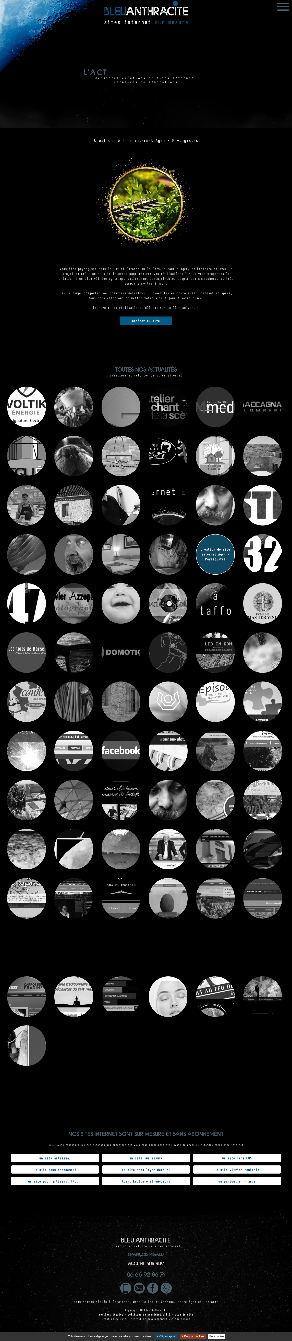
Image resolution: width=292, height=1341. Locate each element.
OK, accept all (167, 1336)
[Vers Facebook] (153, 1288)
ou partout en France (237, 1181)
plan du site (184, 1314)
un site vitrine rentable (237, 1169)
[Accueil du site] (146, 16)
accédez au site (146, 320)
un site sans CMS (237, 1158)
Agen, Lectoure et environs (146, 1181)
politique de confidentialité (149, 1314)
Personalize (216, 1336)
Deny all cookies (194, 1336)
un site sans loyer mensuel (146, 1169)
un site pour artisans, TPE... (55, 1181)
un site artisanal (55, 1158)
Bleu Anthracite (155, 1310)
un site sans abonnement (55, 1169)
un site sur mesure (146, 1158)
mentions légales (111, 1314)
